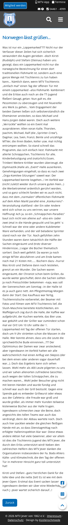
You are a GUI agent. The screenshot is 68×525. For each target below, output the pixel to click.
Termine (60, 2)
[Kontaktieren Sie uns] (41, 9)
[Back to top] (62, 505)
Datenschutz (16, 520)
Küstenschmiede (49, 520)
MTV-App (43, 2)
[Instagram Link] (62, 494)
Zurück (9, 502)
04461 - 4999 (57, 9)
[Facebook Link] (62, 483)
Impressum (54, 516)
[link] (49, 19)
